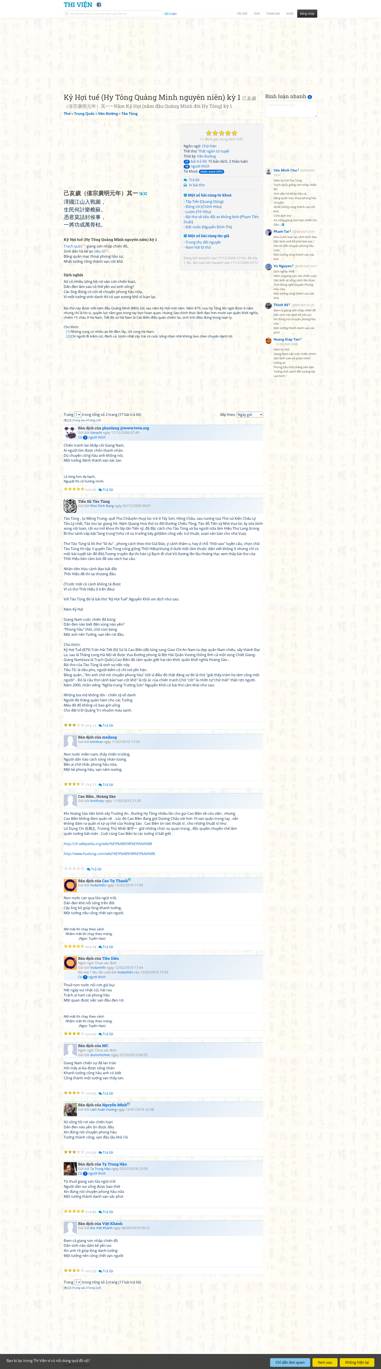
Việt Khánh (112, 1223)
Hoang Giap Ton (287, 339)
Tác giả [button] (242, 13)
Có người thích (92, 437)
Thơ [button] (257, 13)
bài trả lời (195, 161)
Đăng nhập (307, 13)
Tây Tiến (192, 201)
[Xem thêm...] (283, 224)
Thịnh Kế (281, 305)
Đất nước (193, 227)
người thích (197, 166)
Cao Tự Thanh (115, 880)
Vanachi (204, 258)
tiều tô (101, 251)
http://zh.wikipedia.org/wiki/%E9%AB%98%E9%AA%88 (108, 843)
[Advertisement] (190, 52)
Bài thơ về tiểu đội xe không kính (212, 216)
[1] (68, 331)
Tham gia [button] (273, 13)
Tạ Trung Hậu (114, 1164)
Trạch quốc (75, 246)
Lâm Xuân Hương (103, 1109)
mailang (109, 737)
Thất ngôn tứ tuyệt (213, 151)
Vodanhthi (98, 885)
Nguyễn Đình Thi (217, 227)
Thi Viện (78, 4)
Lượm (190, 211)
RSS (315, 1365)
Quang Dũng (211, 201)
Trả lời (194, 179)
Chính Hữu (211, 206)
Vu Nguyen (283, 266)
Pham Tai (281, 231)
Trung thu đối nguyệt (203, 242)
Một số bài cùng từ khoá (209, 195)
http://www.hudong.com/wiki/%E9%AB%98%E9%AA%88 (109, 853)
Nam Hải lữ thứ (198, 247)
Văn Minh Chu (285, 170)
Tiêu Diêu (110, 958)
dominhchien (100, 1055)
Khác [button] (290, 13)
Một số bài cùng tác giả (208, 236)
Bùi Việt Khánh (101, 1228)
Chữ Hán (209, 146)
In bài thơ (197, 185)
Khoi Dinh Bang (102, 505)
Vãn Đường (206, 156)
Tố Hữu (203, 211)
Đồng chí (193, 206)
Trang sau (79, 420)
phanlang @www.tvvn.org (125, 427)
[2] (68, 336)
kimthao (96, 741)
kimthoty (97, 800)
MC (105, 1045)
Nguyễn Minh (114, 1104)
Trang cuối (94, 420)
